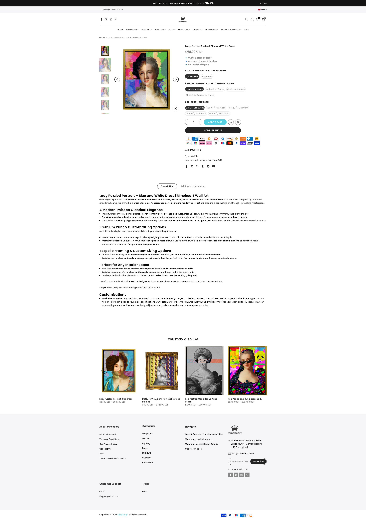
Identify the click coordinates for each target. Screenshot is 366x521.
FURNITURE (183, 29)
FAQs (101, 491)
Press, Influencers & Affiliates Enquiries (204, 434)
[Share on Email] (213, 166)
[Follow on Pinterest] (115, 19)
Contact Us (105, 448)
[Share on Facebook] (186, 166)
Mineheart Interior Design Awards (201, 444)
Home (120, 29)
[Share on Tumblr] (202, 166)
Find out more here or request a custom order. (185, 305)
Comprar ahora (213, 130)
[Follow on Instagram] (111, 19)
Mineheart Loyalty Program (198, 439)
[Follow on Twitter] (106, 19)
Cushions (146, 457)
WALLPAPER (131, 29)
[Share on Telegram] (208, 166)
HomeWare (148, 462)
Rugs (144, 448)
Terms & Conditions (109, 439)
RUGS (171, 29)
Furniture (146, 452)
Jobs (101, 453)
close (103, 3)
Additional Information (193, 186)
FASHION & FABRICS (230, 29)
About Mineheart (107, 434)
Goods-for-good (193, 448)
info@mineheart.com (113, 9)
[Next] (176, 79)
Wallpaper (147, 433)
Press (144, 491)
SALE (246, 29)
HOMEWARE (211, 29)
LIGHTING (159, 29)
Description (167, 186)
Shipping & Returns (108, 496)
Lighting (146, 443)
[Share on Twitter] (192, 166)
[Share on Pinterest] (197, 166)
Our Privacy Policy (108, 444)
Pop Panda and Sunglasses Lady (245, 398)
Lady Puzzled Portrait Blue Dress (115, 398)
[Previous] (117, 79)
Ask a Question (193, 149)
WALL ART (146, 29)
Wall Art (195, 156)
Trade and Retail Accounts (112, 458)
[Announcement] (183, 3)
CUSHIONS (198, 29)
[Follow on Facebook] (101, 19)
